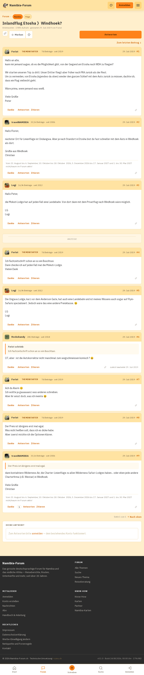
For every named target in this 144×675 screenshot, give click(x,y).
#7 (137, 379)
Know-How (80, 596)
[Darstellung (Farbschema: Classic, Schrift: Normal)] (111, 5)
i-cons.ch (57, 658)
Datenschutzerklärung (14, 634)
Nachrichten (8, 605)
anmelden (37, 533)
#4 (137, 252)
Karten (78, 601)
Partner (79, 605)
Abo (4, 610)
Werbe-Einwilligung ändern (16, 639)
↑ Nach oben (134, 516)
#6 (137, 337)
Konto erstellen (10, 601)
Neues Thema (82, 577)
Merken (17, 34)
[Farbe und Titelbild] (29, 34)
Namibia (17, 17)
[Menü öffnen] (138, 5)
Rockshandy (18, 336)
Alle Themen (81, 567)
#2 (137, 122)
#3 (137, 185)
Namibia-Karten (83, 610)
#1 (137, 51)
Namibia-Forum (20, 5)
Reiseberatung (82, 581)
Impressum (8, 630)
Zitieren (35, 109)
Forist (14, 51)
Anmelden (124, 5)
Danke (11, 109)
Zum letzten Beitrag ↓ (129, 42)
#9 (137, 455)
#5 (137, 290)
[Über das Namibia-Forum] (5, 5)
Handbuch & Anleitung (13, 615)
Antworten (110, 34)
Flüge (27, 17)
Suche (78, 572)
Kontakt (6, 648)
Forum (5, 16)
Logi (13, 185)
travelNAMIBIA (20, 122)
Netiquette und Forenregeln (17, 643)
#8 (137, 417)
